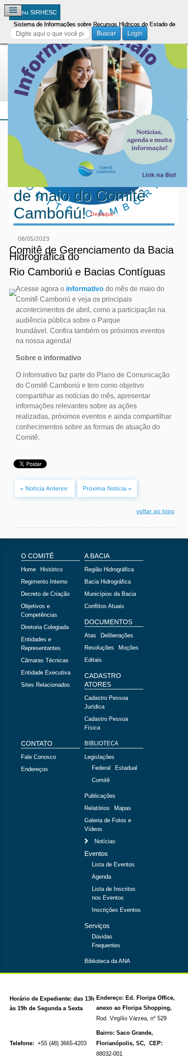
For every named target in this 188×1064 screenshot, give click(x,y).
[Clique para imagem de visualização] (94, 97)
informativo (85, 288)
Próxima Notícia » (107, 488)
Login (135, 32)
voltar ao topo (155, 511)
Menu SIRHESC (35, 12)
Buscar (106, 32)
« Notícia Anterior (45, 488)
